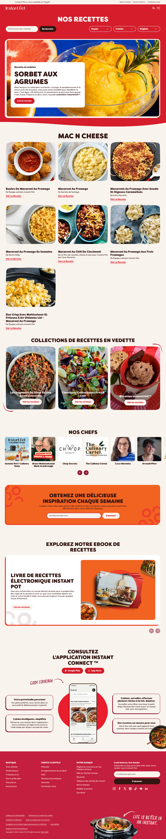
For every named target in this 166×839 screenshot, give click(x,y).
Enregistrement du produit (53, 771)
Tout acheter (12, 767)
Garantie (45, 783)
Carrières (81, 793)
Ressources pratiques (51, 779)
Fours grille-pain (13, 779)
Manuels (45, 767)
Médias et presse (84, 789)
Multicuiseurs (12, 771)
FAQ (43, 775)
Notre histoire (83, 785)
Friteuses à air (12, 775)
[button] (153, 8)
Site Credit (44, 832)
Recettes (81, 777)
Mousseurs (11, 783)
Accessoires (11, 786)
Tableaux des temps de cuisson (91, 781)
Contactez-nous (48, 786)
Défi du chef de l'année (87, 773)
